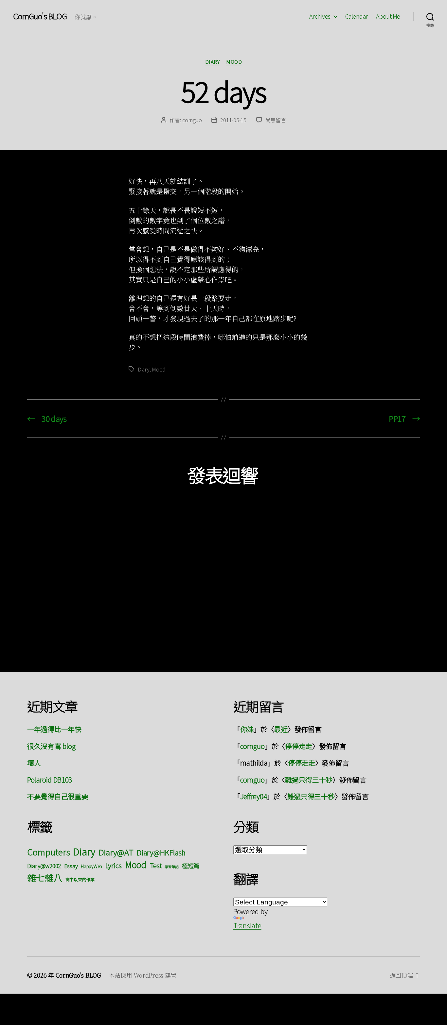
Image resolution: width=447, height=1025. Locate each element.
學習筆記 (172, 866)
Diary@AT (116, 852)
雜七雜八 (44, 877)
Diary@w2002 (44, 866)
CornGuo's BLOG (40, 16)
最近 (280, 729)
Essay (71, 866)
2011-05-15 (233, 120)
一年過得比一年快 (54, 729)
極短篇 (190, 865)
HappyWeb (91, 866)
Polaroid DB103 (49, 780)
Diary (212, 62)
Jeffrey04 (253, 796)
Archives (320, 16)
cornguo (192, 120)
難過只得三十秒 (308, 780)
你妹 (247, 729)
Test (156, 865)
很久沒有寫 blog (51, 746)
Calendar (356, 16)
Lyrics (113, 865)
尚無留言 (275, 120)
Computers (48, 852)
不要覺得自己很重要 (57, 796)
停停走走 (298, 746)
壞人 (34, 763)
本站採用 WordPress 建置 (142, 975)
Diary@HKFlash (161, 852)
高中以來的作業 (80, 879)
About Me (388, 16)
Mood (234, 62)
